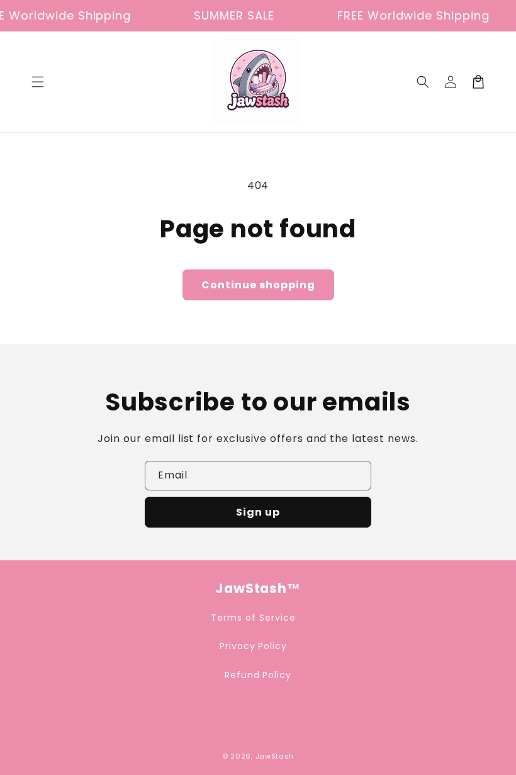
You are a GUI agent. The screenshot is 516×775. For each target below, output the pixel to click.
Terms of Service (253, 617)
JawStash (274, 756)
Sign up (258, 512)
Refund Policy (258, 675)
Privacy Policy (253, 646)
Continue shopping (258, 285)
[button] (38, 82)
